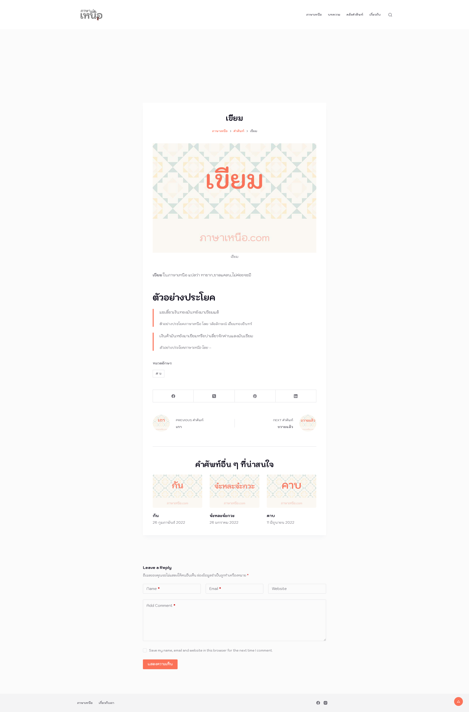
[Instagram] (325, 703)
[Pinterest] (255, 396)
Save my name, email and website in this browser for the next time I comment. (211, 650)
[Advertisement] (234, 66)
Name (153, 588)
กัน (156, 515)
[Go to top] (458, 701)
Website (279, 588)
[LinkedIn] (296, 396)
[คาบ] (291, 491)
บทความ (334, 14)
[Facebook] (173, 396)
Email (215, 588)
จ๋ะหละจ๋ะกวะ (222, 515)
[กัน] (177, 491)
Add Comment (161, 605)
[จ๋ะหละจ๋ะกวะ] (234, 491)
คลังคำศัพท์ (354, 14)
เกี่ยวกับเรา (106, 703)
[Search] (390, 15)
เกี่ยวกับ (375, 14)
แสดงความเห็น (160, 664)
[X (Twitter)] (214, 396)
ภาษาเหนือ (314, 14)
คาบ (271, 515)
